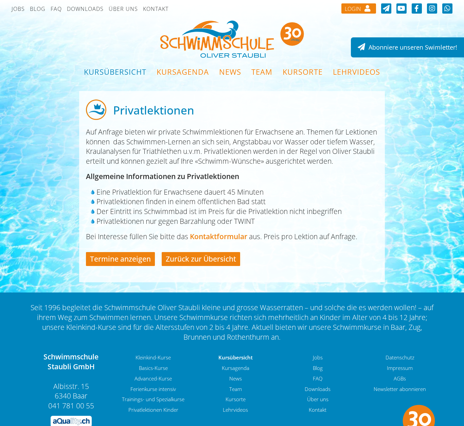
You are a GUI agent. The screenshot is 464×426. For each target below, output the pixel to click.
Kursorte (303, 72)
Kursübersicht (115, 72)
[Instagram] (432, 8)
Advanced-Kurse (153, 378)
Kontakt (155, 9)
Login (353, 9)
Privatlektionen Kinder (153, 409)
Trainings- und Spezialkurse (153, 399)
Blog (38, 9)
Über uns (123, 9)
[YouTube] (401, 8)
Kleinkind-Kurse (153, 357)
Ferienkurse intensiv (153, 389)
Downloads (85, 9)
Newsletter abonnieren (400, 389)
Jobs (18, 9)
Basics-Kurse (153, 368)
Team (261, 72)
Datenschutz (400, 357)
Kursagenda (183, 72)
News (230, 72)
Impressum (400, 368)
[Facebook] (417, 8)
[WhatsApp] (447, 8)
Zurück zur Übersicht (201, 259)
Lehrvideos (356, 72)
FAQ (56, 9)
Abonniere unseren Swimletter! (412, 47)
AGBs (400, 378)
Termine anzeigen (120, 259)
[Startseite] (232, 38)
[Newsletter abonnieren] (386, 8)
